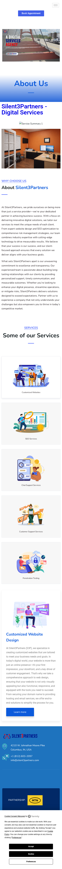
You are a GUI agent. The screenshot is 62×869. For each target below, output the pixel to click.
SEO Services (31, 438)
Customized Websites (31, 392)
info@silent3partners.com (25, 760)
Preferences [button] (16, 837)
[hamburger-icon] (55, 5)
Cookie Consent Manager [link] (15, 816)
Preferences (31, 862)
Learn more (20, 712)
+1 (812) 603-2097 (22, 756)
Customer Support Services (31, 531)
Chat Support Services (31, 485)
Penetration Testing (31, 578)
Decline (31, 854)
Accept (31, 846)
